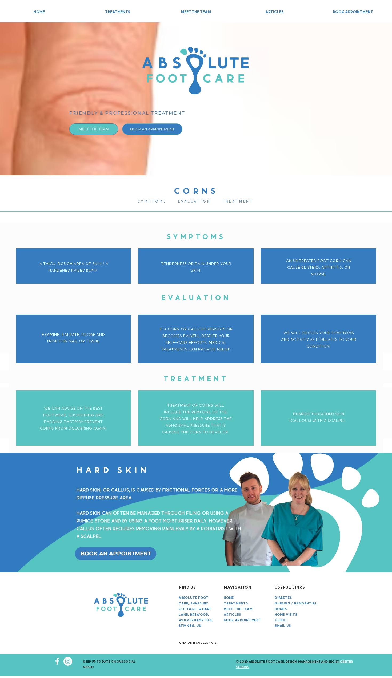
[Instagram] (67, 661)
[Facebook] (57, 661)
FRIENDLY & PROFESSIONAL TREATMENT (127, 113)
